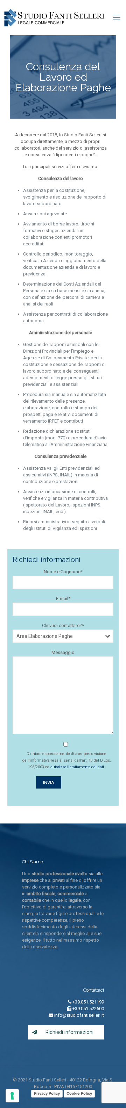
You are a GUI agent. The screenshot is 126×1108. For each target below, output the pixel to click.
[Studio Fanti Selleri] (54, 17)
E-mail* (63, 598)
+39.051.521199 (87, 1002)
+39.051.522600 (87, 1008)
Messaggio (63, 652)
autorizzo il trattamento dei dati (77, 767)
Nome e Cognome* (63, 571)
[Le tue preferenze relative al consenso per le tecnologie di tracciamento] (12, 1095)
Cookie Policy (79, 1093)
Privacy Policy (47, 1093)
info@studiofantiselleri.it (78, 1015)
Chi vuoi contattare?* (63, 625)
